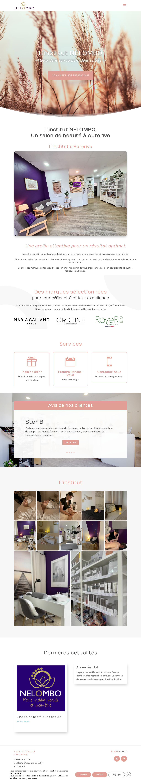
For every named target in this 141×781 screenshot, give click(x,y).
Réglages (116, 774)
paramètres (32, 778)
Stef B (34, 422)
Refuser (99, 774)
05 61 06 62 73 (22, 759)
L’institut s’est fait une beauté (39, 716)
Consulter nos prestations (70, 75)
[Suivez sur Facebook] (124, 759)
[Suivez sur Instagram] (117, 759)
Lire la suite (70, 442)
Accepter (83, 774)
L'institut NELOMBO (70, 53)
